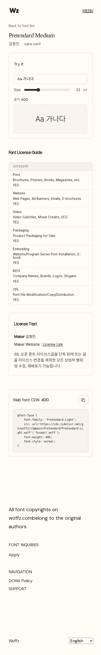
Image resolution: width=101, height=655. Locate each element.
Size (17, 90)
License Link (53, 344)
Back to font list (22, 26)
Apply (14, 554)
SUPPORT (18, 588)
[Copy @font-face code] (83, 400)
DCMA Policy (20, 580)
